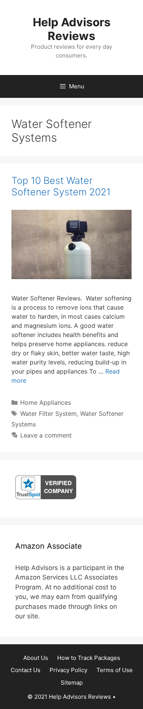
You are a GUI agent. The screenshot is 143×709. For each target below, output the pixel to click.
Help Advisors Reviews (72, 29)
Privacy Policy (68, 670)
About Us (35, 657)
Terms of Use (114, 670)
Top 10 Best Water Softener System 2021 (61, 186)
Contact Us (25, 670)
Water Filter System (48, 413)
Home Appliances (45, 402)
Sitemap (72, 682)
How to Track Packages (88, 657)
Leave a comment (46, 435)
